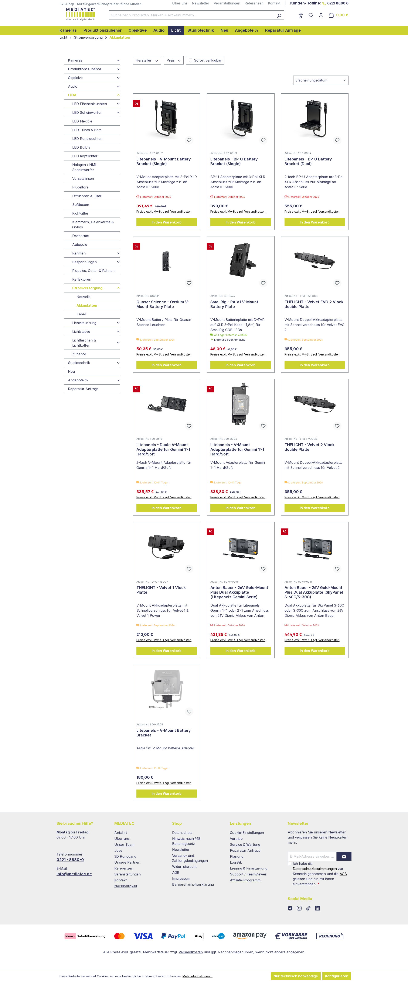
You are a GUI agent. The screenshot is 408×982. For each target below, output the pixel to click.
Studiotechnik (79, 363)
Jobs (118, 850)
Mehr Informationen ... (197, 976)
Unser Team (124, 844)
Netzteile (83, 297)
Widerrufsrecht (184, 866)
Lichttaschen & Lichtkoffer (84, 342)
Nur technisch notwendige (295, 976)
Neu (71, 371)
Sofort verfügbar (208, 60)
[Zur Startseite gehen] (80, 14)
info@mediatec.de (74, 874)
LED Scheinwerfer (87, 112)
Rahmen (79, 253)
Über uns (179, 3)
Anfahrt (120, 832)
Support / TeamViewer (248, 874)
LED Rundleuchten (87, 138)
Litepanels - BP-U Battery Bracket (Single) (234, 161)
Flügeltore (80, 187)
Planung (236, 856)
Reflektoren (81, 279)
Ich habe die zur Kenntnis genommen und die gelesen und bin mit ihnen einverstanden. (320, 873)
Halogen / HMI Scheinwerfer (84, 167)
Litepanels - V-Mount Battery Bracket (163, 732)
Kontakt (274, 3)
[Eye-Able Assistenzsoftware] (301, 15)
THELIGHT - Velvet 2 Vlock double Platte (309, 447)
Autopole (79, 244)
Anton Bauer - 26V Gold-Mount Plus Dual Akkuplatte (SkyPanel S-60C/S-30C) (314, 592)
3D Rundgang (125, 856)
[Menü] (293, 13)
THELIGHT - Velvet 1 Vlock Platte (161, 589)
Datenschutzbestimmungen (315, 869)
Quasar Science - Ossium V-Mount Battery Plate (162, 304)
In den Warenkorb (166, 222)
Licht (72, 95)
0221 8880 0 (337, 3)
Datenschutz (182, 832)
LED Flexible (82, 121)
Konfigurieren (336, 976)
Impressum (181, 878)
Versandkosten (191, 952)
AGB (175, 872)
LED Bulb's (81, 147)
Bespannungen (84, 262)
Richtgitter (80, 213)
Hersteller (144, 60)
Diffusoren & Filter (87, 196)
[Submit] (344, 856)
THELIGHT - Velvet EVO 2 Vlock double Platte (314, 304)
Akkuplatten (86, 305)
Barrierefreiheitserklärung (193, 884)
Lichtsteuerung (84, 323)
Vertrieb (236, 838)
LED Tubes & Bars (87, 130)
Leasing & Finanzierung (248, 868)
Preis (171, 60)
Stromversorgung (87, 288)
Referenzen (254, 3)
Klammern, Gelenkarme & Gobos (93, 224)
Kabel (81, 314)
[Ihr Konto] (321, 15)
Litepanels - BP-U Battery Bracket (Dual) (308, 161)
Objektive (75, 78)
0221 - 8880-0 (70, 859)
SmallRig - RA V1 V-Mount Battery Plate (234, 304)
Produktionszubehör (84, 69)
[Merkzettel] (311, 15)
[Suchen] (279, 15)
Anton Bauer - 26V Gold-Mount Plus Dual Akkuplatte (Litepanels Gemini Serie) (239, 592)
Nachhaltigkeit (125, 886)
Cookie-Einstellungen (247, 832)
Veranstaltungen (227, 3)
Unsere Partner (127, 862)
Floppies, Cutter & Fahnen (93, 270)
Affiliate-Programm (245, 880)
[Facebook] (290, 908)
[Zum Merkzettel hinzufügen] (189, 140)
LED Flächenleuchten (89, 104)
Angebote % (78, 380)
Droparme (80, 236)
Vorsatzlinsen (83, 178)
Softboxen (80, 204)
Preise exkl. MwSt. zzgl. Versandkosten (163, 211)
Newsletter (200, 3)
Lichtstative (81, 331)
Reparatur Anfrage (83, 389)
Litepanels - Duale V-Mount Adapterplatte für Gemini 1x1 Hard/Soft (163, 449)
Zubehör (79, 354)
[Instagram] (300, 908)
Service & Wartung (245, 844)
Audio (72, 86)
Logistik (236, 862)
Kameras (75, 60)
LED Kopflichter (85, 156)
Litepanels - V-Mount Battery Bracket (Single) (163, 161)
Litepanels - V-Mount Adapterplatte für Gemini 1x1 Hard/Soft (237, 449)
